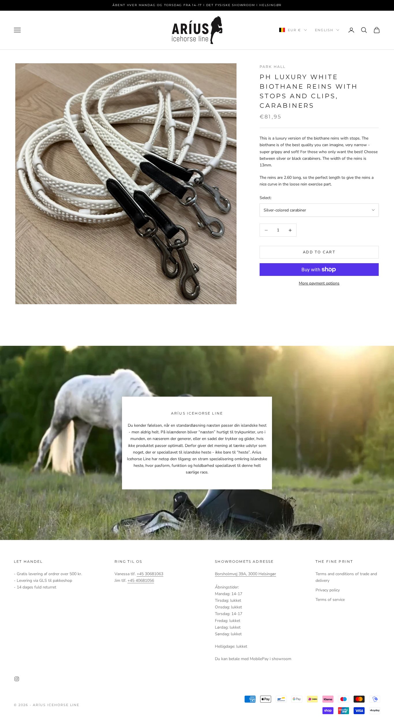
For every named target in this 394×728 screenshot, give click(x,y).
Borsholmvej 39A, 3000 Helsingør (245, 574)
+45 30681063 (150, 574)
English (324, 30)
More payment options (319, 283)
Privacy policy (328, 590)
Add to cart (319, 252)
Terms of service (330, 599)
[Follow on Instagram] (17, 679)
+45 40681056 (140, 580)
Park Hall (273, 66)
